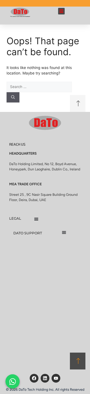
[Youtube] (56, 378)
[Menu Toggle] (36, 219)
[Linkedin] (45, 378)
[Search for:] (39, 87)
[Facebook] (34, 378)
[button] (61, 11)
